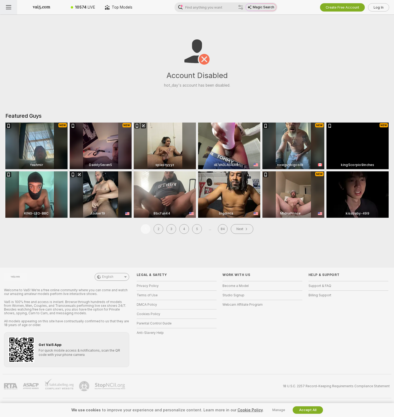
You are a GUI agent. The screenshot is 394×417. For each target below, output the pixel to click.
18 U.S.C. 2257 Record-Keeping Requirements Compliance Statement (336, 386)
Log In (379, 7)
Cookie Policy (250, 410)
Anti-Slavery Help (150, 333)
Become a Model (235, 286)
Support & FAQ (319, 286)
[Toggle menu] (8, 7)
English (107, 277)
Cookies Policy (148, 314)
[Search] (240, 7)
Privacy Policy (148, 286)
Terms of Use (147, 295)
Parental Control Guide (154, 323)
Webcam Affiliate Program (242, 305)
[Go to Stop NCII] (110, 386)
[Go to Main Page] (41, 7)
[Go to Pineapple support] (84, 386)
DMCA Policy (147, 305)
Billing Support (319, 295)
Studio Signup (233, 295)
